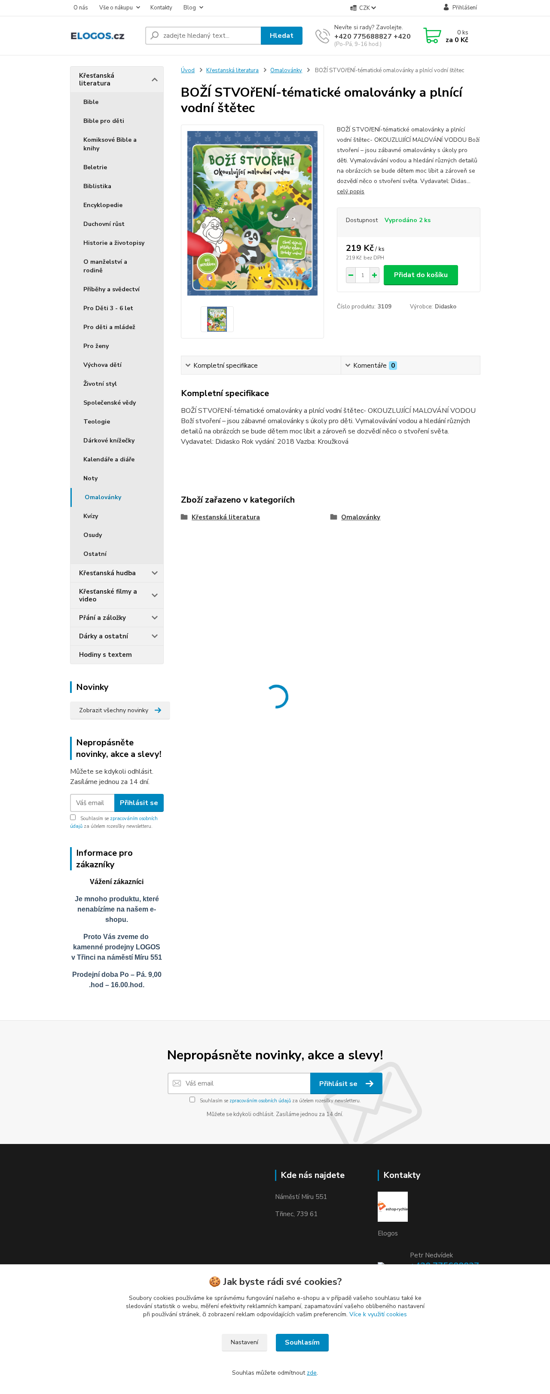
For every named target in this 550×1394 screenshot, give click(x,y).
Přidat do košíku (421, 275)
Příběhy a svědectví (111, 289)
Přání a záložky (102, 617)
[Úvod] (104, 35)
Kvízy (90, 516)
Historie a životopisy (113, 243)
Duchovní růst (104, 224)
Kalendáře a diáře (108, 459)
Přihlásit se (139, 803)
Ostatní (95, 554)
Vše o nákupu (116, 8)
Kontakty (161, 8)
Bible (90, 102)
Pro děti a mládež (109, 327)
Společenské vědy (109, 403)
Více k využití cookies (378, 1314)
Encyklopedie (102, 205)
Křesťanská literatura (96, 79)
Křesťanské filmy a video (108, 595)
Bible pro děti (103, 121)
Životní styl (100, 384)
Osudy (92, 535)
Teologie (96, 422)
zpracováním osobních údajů (260, 1101)
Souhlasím (302, 1342)
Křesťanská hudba (107, 573)
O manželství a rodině (105, 266)
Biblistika (97, 186)
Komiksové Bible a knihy (110, 144)
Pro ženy (96, 346)
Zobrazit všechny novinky (113, 710)
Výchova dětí (102, 365)
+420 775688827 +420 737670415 (392, 36)
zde (312, 1373)
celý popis (350, 191)
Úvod (188, 70)
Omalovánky (103, 497)
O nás (80, 8)
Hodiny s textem (105, 654)
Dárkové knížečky (108, 440)
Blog (189, 8)
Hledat (281, 35)
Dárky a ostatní (103, 636)
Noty (90, 478)
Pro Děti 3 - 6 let (108, 308)
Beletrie (95, 167)
